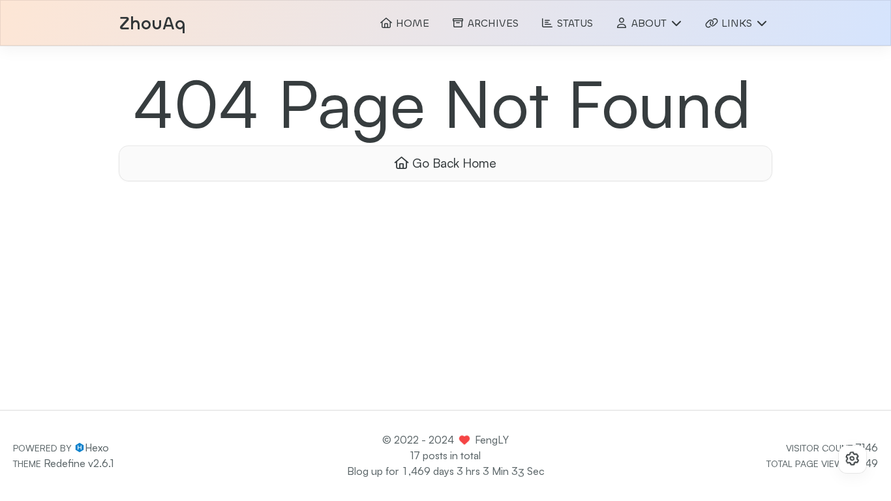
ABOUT (649, 23)
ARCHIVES (491, 23)
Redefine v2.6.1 (78, 463)
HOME (411, 23)
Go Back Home (452, 163)
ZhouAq (152, 24)
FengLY (492, 439)
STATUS (573, 23)
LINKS (736, 23)
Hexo (97, 447)
